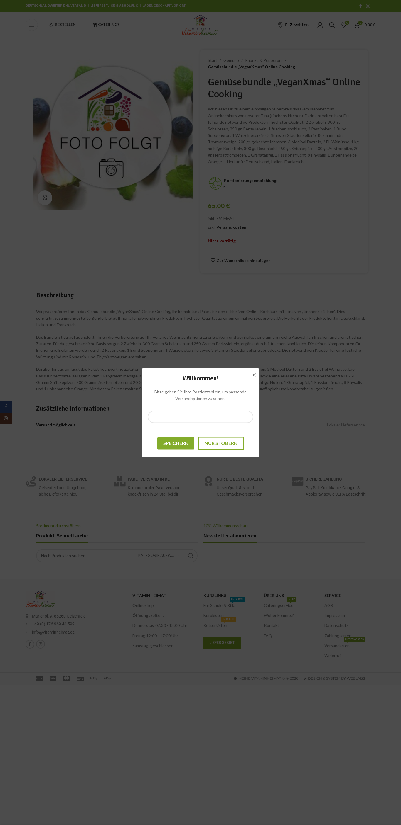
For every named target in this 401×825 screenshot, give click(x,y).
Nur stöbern (221, 443)
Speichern (175, 443)
